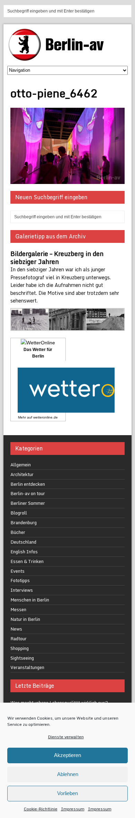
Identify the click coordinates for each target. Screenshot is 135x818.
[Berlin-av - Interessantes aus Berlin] (59, 58)
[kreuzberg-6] (30, 327)
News (16, 629)
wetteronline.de (45, 417)
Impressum (72, 809)
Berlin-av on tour (27, 493)
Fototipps (20, 580)
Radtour (18, 638)
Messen (18, 609)
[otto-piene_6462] (67, 180)
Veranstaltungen (27, 667)
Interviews (21, 590)
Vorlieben (67, 793)
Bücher (17, 532)
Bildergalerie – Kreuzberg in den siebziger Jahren (57, 257)
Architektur (22, 474)
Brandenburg (23, 522)
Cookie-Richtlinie (40, 809)
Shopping (19, 648)
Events (17, 571)
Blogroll (18, 513)
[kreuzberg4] (67, 327)
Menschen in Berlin (29, 600)
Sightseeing (22, 658)
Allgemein (20, 464)
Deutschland (23, 542)
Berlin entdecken (27, 484)
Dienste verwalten (66, 736)
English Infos (24, 551)
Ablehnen (67, 774)
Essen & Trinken (27, 561)
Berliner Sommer (27, 503)
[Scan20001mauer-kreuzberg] (105, 327)
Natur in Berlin (25, 619)
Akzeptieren (67, 755)
